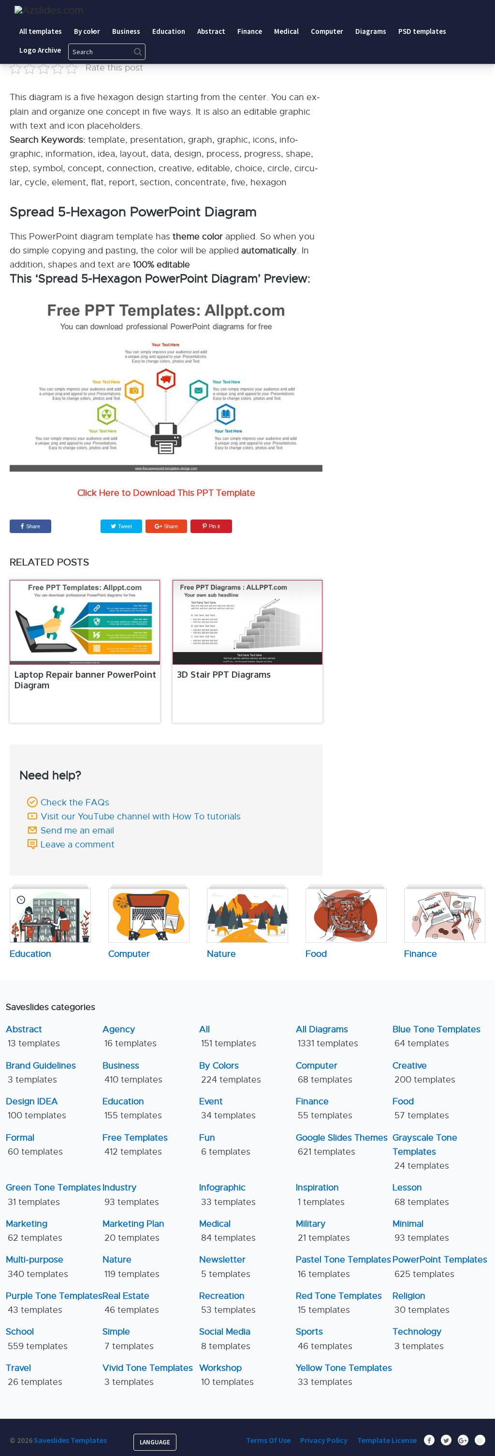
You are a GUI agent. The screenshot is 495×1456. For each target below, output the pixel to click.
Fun (224, 1144)
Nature (131, 1266)
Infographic (227, 1194)
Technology (418, 1338)
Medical (227, 1230)
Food (421, 1108)
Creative (424, 1072)
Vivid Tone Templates (147, 1375)
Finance (324, 1108)
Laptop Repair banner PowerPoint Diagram (85, 679)
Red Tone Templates (339, 1303)
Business (132, 1072)
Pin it (214, 526)
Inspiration (320, 1194)
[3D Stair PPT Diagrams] (248, 622)
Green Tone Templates (53, 1194)
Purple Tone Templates (54, 1303)
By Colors (230, 1072)
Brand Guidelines (41, 1072)
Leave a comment (78, 844)
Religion (421, 1303)
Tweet (124, 526)
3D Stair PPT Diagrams (224, 674)
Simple (128, 1338)
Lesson (421, 1194)
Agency (129, 1036)
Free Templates (135, 1144)
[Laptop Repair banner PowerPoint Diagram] (85, 622)
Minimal (421, 1230)
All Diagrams (327, 1036)
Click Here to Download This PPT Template (166, 493)
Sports (324, 1338)
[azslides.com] (49, 10)
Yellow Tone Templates (344, 1375)
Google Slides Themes (342, 1144)
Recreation (227, 1303)
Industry (130, 1194)
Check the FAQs (75, 802)
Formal (34, 1144)
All (227, 1036)
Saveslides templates (70, 1440)
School (37, 1338)
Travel (34, 1375)
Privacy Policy (324, 1440)
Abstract (33, 1036)
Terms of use (268, 1440)
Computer (324, 1072)
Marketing (34, 1230)
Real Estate (130, 1303)
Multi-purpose (37, 1266)
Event (227, 1108)
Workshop (226, 1375)
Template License (387, 1440)
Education (132, 1108)
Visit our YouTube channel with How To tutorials (141, 816)
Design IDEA (36, 1108)
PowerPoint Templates (440, 1266)
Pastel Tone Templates (343, 1266)
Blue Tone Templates (436, 1036)
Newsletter (224, 1266)
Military (323, 1230)
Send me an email (77, 830)
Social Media (224, 1338)
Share (33, 526)
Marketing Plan (133, 1230)
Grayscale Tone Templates (425, 1152)
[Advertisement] (419, 82)
